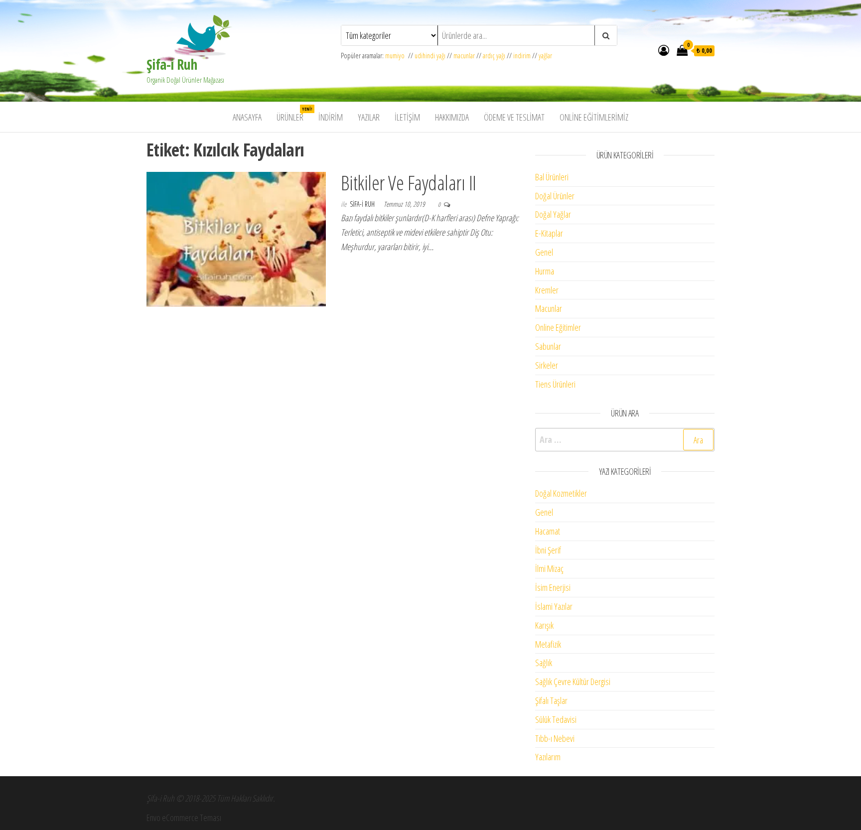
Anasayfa (247, 117)
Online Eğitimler (558, 327)
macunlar (464, 55)
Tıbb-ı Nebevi (554, 738)
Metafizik (548, 644)
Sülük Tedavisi (555, 719)
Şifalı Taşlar (551, 700)
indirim (522, 55)
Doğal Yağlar (553, 214)
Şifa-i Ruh (171, 64)
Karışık (544, 625)
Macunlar (548, 308)
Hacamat (547, 531)
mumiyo (396, 55)
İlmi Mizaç (549, 568)
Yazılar (369, 117)
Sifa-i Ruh (363, 204)
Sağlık (543, 663)
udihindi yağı (430, 55)
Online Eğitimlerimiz (594, 117)
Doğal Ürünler (554, 196)
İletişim (407, 117)
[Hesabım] (663, 49)
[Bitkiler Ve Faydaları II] (236, 239)
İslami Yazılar (554, 606)
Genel (544, 252)
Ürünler (294, 114)
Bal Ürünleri (552, 177)
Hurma (544, 271)
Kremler (547, 290)
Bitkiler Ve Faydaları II (408, 182)
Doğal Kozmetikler (561, 493)
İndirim (330, 117)
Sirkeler (546, 365)
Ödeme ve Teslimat (514, 117)
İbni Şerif (548, 550)
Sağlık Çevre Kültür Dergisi (572, 682)
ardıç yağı (494, 55)
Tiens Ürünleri (555, 384)
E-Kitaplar (549, 233)
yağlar (545, 55)
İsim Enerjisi (553, 587)
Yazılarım (548, 757)
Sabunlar (548, 346)
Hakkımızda (452, 117)
